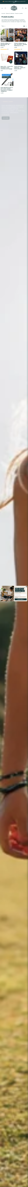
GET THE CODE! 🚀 (21, 599)
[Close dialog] (26, 586)
